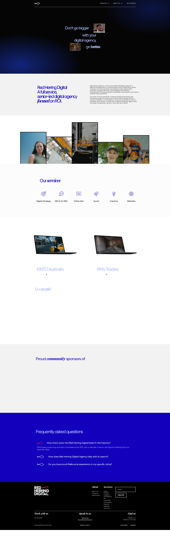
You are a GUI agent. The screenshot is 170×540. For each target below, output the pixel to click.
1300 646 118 (85, 518)
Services (103, 3)
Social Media (108, 502)
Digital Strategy (43, 201)
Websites (131, 201)
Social (96, 201)
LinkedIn (133, 525)
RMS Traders (107, 269)
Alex (85, 318)
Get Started (131, 3)
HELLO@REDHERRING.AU (85, 519)
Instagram (124, 525)
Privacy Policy (85, 525)
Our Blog (95, 493)
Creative (114, 201)
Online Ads (79, 201)
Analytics (107, 508)
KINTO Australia (50, 269)
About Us (116, 3)
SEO (105, 498)
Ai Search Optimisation (108, 495)
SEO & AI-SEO (61, 201)
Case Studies (96, 495)
